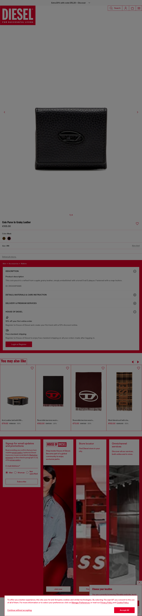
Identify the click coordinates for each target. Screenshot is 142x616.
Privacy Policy (106, 602)
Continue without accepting (19, 610)
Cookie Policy (123, 602)
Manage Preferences (81, 602)
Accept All (124, 610)
